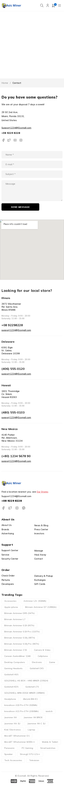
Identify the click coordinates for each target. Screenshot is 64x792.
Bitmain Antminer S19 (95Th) (19, 625)
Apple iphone (11, 607)
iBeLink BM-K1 (30, 699)
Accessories (10, 601)
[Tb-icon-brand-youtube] (15, 140)
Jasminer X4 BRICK (33, 717)
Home (4, 82)
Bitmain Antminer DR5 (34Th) (19, 613)
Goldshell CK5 (37, 668)
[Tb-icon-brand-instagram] (21, 140)
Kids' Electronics (12, 729)
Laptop (31, 729)
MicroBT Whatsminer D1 (16, 735)
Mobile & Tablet (50, 742)
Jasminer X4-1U (12, 723)
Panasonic (9, 748)
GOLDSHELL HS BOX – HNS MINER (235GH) (26, 680)
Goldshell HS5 (11, 674)
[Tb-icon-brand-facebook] (3, 140)
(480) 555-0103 (13, 412)
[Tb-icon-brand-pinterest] (23, 508)
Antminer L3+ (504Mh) (35, 601)
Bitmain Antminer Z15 (15, 650)
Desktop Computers (14, 662)
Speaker (8, 754)
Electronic (37, 662)
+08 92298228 (12, 325)
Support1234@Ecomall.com (16, 127)
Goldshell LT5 (32, 686)
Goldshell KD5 (11, 686)
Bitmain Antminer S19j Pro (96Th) (21, 644)
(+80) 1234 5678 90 (16, 456)
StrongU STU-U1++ (30, 754)
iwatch (49, 711)
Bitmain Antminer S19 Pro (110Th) (22, 631)
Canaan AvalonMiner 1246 (17, 656)
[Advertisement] (32, 45)
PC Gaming (27, 748)
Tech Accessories (13, 760)
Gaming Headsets (13, 668)
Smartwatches (48, 748)
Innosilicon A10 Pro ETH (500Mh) (20, 705)
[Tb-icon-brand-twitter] (9, 140)
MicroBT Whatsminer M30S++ (19, 742)
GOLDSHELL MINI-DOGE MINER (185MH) (24, 693)
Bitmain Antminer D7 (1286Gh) (41, 607)
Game (52, 662)
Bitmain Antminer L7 (14, 619)
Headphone (10, 699)
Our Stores (42, 491)
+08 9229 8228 (10, 132)
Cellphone (43, 656)
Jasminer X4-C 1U (36, 723)
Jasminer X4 (10, 717)
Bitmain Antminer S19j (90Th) (19, 637)
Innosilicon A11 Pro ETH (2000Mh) (21, 711)
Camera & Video (42, 650)
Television (34, 760)
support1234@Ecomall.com (16, 330)
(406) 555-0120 (13, 369)
